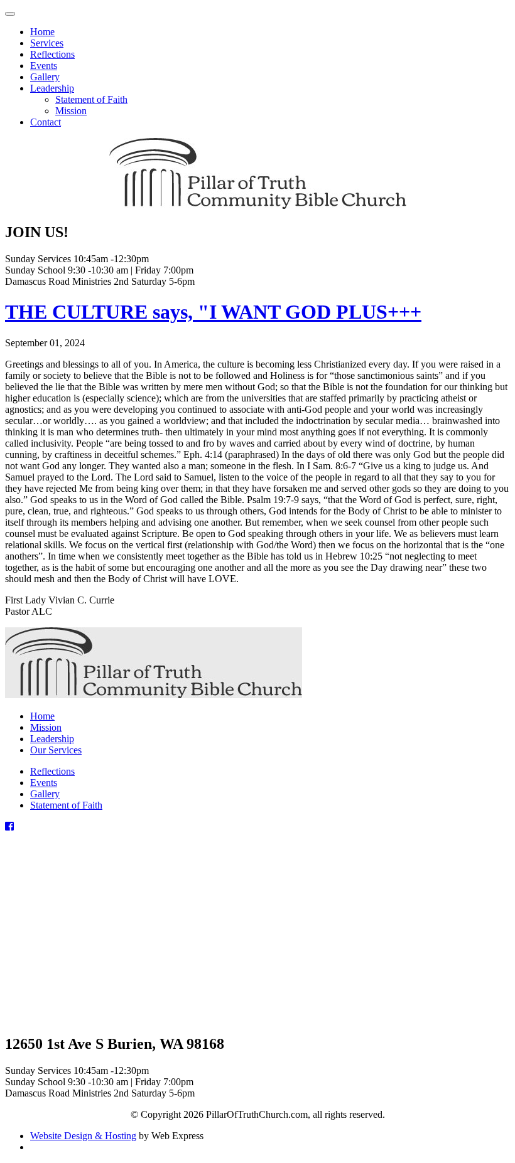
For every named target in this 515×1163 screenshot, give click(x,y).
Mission (46, 727)
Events (43, 782)
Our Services (56, 750)
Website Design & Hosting (83, 1135)
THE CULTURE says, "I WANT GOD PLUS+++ (213, 311)
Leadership (52, 738)
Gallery (45, 794)
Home (42, 716)
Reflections (52, 771)
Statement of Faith (66, 805)
